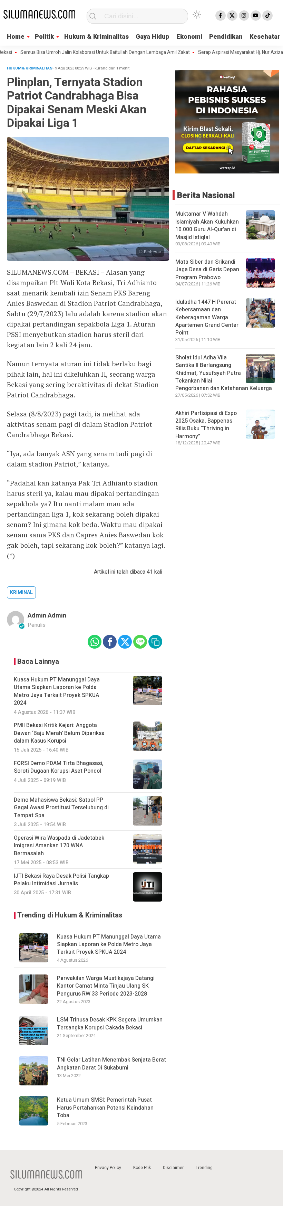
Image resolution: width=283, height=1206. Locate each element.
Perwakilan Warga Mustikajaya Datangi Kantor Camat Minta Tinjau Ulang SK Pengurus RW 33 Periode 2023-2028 (106, 986)
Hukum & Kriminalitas (96, 36)
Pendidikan (226, 36)
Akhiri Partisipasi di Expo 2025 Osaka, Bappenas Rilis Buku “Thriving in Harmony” (206, 425)
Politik (44, 36)
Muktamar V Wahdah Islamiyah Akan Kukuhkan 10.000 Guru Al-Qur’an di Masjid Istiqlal (207, 225)
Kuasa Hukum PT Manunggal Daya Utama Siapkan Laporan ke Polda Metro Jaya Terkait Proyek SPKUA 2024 (109, 945)
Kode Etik (142, 1168)
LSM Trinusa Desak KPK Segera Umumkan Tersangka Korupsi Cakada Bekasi (110, 1023)
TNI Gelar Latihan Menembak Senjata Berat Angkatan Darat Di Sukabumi (111, 1064)
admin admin (47, 615)
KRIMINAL (21, 592)
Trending (204, 1168)
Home (16, 36)
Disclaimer (173, 1168)
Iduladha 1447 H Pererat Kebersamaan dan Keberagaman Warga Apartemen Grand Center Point (206, 317)
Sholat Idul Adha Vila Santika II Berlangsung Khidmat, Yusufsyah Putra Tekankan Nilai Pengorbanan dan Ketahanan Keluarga (223, 373)
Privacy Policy (108, 1168)
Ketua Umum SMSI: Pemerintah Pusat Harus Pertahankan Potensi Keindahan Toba (105, 1108)
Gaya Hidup (152, 36)
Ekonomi (189, 36)
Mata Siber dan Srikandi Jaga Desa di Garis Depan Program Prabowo (207, 270)
